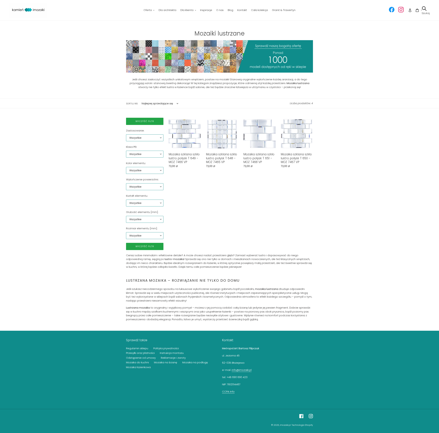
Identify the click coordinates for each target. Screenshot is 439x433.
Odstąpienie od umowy (141, 358)
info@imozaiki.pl (242, 370)
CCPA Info (228, 391)
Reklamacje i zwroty (173, 358)
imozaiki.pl (285, 425)
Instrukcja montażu (172, 353)
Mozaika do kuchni (137, 362)
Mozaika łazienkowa (138, 367)
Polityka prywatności (166, 348)
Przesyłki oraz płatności (140, 353)
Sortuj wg (132, 103)
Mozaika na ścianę (165, 362)
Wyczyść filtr (144, 121)
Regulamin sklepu (137, 348)
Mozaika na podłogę (195, 362)
